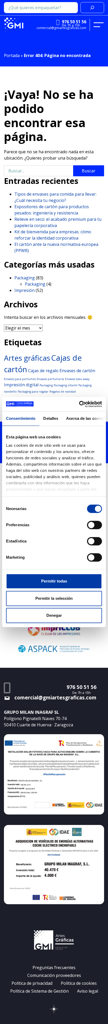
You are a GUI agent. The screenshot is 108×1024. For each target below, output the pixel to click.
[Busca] (92, 7)
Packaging (24, 278)
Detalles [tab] (50, 418)
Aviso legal (87, 991)
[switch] (94, 525)
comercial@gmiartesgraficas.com (61, 28)
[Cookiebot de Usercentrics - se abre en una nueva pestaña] (79, 404)
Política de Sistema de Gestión (39, 991)
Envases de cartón (77, 371)
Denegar (54, 615)
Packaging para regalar (33, 391)
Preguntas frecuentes (54, 967)
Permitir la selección (54, 598)
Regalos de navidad (63, 391)
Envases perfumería (50, 379)
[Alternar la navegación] (98, 25)
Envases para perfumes (20, 379)
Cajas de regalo (43, 371)
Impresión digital (21, 385)
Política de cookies (79, 983)
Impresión (24, 290)
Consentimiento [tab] (20, 418)
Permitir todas (54, 581)
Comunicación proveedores (54, 975)
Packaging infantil (65, 385)
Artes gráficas (27, 358)
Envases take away (77, 379)
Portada (12, 55)
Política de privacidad (32, 983)
